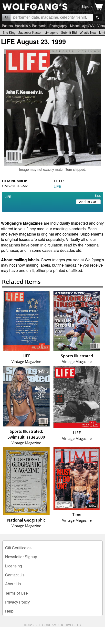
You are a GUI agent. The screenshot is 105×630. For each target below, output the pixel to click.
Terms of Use (16, 593)
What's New (88, 32)
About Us (13, 584)
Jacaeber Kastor (30, 32)
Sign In (87, 6)
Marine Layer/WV (82, 26)
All (6, 17)
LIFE (57, 186)
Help (9, 611)
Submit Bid (69, 32)
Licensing (13, 566)
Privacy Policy (17, 602)
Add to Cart (88, 201)
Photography (58, 26)
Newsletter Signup (21, 556)
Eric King (8, 32)
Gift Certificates (18, 547)
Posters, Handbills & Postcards (24, 26)
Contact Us (14, 575)
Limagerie (51, 32)
